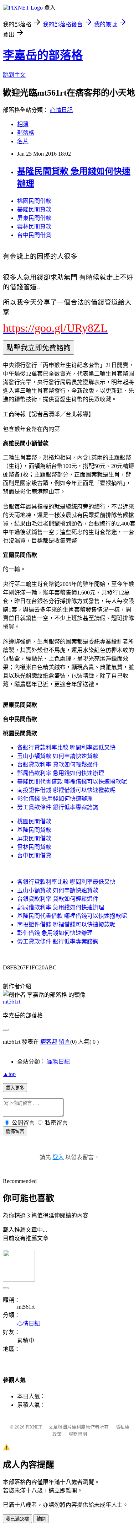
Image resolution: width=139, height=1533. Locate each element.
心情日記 (61, 110)
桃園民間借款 (34, 201)
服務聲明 (77, 1434)
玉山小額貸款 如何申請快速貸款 (57, 756)
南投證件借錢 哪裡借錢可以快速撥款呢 (66, 790)
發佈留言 (15, 1131)
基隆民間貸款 (34, 209)
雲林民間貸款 (34, 227)
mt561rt (11, 1002)
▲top (9, 1074)
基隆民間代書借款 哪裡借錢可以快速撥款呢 (72, 782)
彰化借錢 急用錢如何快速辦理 (55, 799)
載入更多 (15, 1088)
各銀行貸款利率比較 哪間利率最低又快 (66, 747)
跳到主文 (14, 75)
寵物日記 (58, 1062)
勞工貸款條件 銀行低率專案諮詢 (57, 807)
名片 (23, 141)
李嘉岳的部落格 (43, 55)
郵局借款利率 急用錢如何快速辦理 (60, 773)
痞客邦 (48, 1042)
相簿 (23, 124)
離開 (41, 1519)
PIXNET (34, 1427)
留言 (64, 1042)
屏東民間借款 (34, 218)
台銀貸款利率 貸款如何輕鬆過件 (57, 765)
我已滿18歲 (17, 1519)
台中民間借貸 (34, 235)
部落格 (25, 133)
